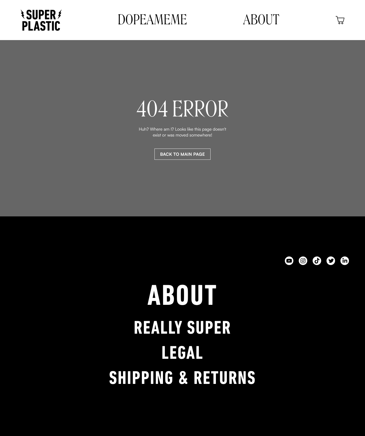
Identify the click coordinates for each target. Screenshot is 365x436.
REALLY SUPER (182, 329)
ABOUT (182, 297)
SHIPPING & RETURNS (182, 379)
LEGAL (183, 354)
